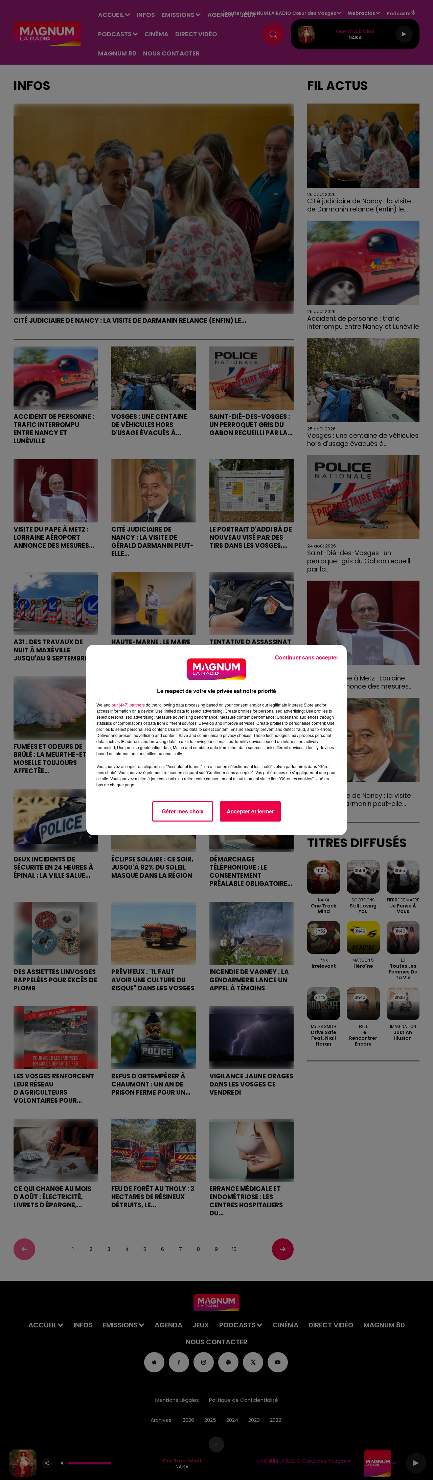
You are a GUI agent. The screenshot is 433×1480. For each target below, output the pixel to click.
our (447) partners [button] (128, 705)
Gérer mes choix (183, 811)
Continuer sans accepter (306, 657)
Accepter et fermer (250, 811)
